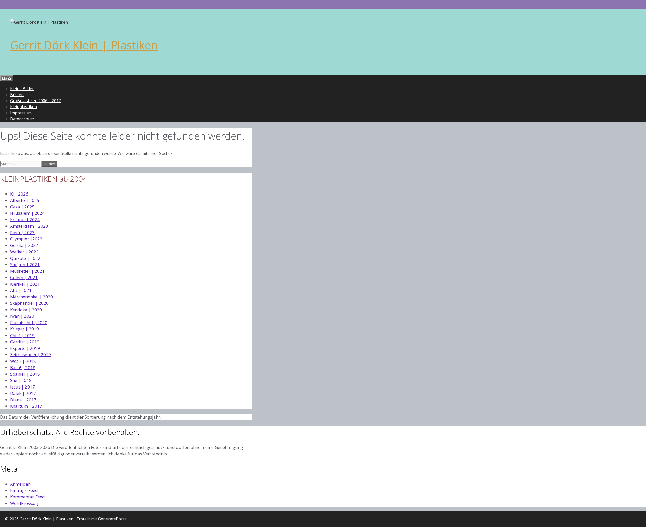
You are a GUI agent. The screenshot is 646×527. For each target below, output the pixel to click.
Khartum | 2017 (26, 406)
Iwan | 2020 (22, 316)
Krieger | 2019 (24, 329)
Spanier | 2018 (25, 374)
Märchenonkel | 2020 (31, 297)
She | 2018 (21, 380)
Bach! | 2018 (22, 367)
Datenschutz (22, 119)
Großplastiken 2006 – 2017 (35, 100)
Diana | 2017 (23, 400)
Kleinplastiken (23, 106)
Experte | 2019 (25, 348)
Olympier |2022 (26, 239)
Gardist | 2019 (24, 342)
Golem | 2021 (24, 277)
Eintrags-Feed (24, 490)
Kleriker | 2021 (25, 284)
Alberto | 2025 (24, 200)
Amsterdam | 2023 (29, 226)
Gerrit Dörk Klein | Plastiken (84, 45)
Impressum (21, 113)
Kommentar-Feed (27, 497)
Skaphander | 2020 (29, 303)
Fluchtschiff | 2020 (28, 322)
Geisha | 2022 (24, 245)
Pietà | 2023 (22, 232)
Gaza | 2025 (22, 207)
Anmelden (20, 484)
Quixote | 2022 (25, 258)
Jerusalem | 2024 (27, 213)
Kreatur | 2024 (25, 220)
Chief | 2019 (22, 335)
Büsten (17, 94)
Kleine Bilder (22, 88)
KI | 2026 (19, 194)
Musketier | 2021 (27, 271)
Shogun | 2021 (25, 264)
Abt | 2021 (21, 290)
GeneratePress (112, 519)
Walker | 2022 (24, 252)
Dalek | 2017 (23, 393)
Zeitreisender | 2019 (30, 354)
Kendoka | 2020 (26, 310)
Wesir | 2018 (23, 361)
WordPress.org (25, 503)
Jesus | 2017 (22, 387)
